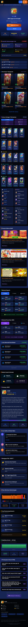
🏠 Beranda (3, 605)
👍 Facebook (17, 608)
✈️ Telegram (17, 606)
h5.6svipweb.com (20, 614)
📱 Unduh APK (3, 606)
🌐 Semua (23, 323)
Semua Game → (24, 71)
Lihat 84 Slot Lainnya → (14, 111)
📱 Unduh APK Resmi (14, 25)
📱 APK (25, 1)
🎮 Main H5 (14, 28)
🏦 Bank (5, 323)
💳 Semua (5, 293)
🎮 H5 (20, 1)
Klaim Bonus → (5, 245)
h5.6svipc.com (4, 614)
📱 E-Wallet (14, 293)
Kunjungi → (8, 439)
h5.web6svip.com (12, 614)
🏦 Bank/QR (23, 293)
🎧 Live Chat (3, 609)
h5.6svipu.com (4, 616)
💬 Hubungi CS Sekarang (14, 595)
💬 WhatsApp (3, 608)
